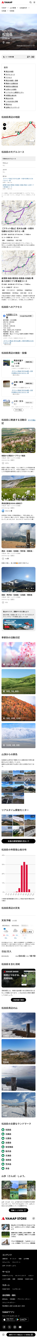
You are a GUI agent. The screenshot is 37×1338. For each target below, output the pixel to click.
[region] (18, 134)
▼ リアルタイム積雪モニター (14, 92)
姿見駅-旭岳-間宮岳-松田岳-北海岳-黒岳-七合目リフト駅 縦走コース (17, 279)
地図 (20, 1259)
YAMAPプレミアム (7, 1275)
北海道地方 (23, 8)
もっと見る (28, 932)
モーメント (13, 1259)
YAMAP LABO (29, 1279)
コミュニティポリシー (8, 1302)
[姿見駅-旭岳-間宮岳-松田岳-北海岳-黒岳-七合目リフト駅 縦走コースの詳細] (18, 262)
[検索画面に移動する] (30, 2)
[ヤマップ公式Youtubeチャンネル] (20, 1327)
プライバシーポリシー (24, 1299)
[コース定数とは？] (13, 56)
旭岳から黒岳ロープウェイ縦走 (13, 455)
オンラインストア (20, 1275)
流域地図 (20, 1279)
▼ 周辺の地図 (8, 71)
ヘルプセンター (16, 1289)
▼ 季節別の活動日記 (11, 86)
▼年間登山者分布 (10, 95)
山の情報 (13, 8)
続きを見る (7, 344)
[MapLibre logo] (30, 144)
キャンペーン (16, 1262)
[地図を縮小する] (4, 128)
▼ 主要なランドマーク (11, 107)
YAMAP (4, 8)
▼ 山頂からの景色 (10, 89)
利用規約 (12, 1299)
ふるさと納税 (6, 1279)
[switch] (3, 1335)
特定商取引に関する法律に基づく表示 (13, 1306)
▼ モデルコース (9, 74)
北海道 (4, 11)
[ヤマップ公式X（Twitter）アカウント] (9, 1327)
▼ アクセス (8, 77)
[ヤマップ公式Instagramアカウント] (15, 1327)
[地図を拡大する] (4, 124)
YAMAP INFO (6, 1289)
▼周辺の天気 (8, 98)
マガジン (31, 1275)
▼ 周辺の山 (8, 104)
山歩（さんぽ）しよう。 (9, 1265)
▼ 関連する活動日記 (11, 83)
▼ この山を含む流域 (11, 101)
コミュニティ (6, 1262)
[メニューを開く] (34, 2)
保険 (14, 1279)
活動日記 (5, 1259)
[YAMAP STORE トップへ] (33, 1218)
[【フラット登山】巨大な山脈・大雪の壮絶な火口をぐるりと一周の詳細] (18, 212)
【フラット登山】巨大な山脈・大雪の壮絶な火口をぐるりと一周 (18, 230)
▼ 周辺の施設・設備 (11, 80)
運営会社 (5, 1299)
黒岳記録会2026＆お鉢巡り (12, 503)
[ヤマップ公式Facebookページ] (4, 1327)
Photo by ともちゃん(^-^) (24, 45)
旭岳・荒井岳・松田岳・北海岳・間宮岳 (17, 595)
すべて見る (31, 420)
